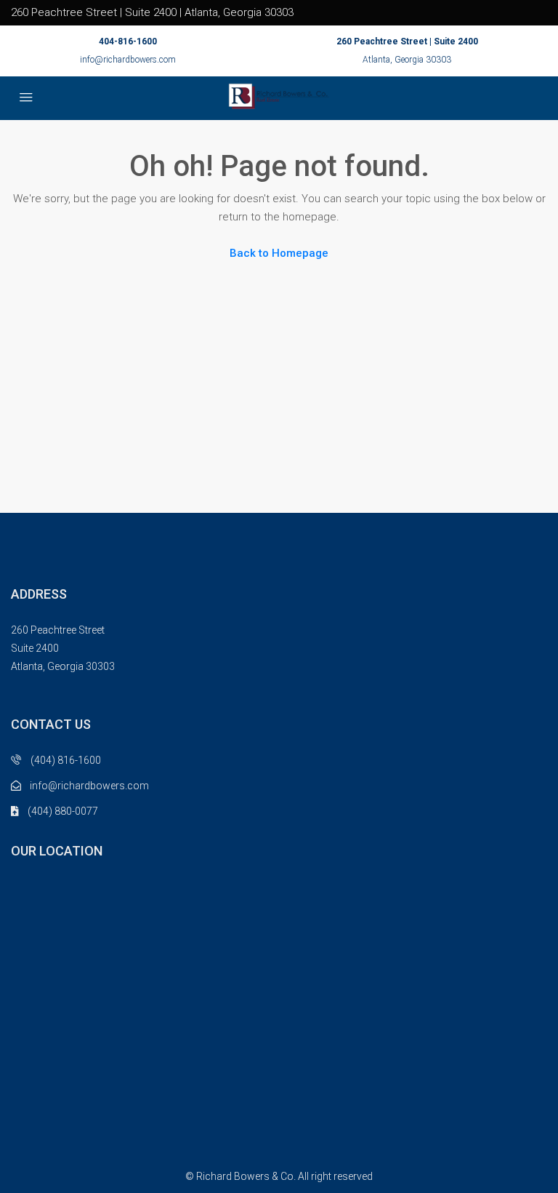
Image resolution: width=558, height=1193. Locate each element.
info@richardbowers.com (128, 60)
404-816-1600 (128, 41)
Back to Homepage (279, 253)
